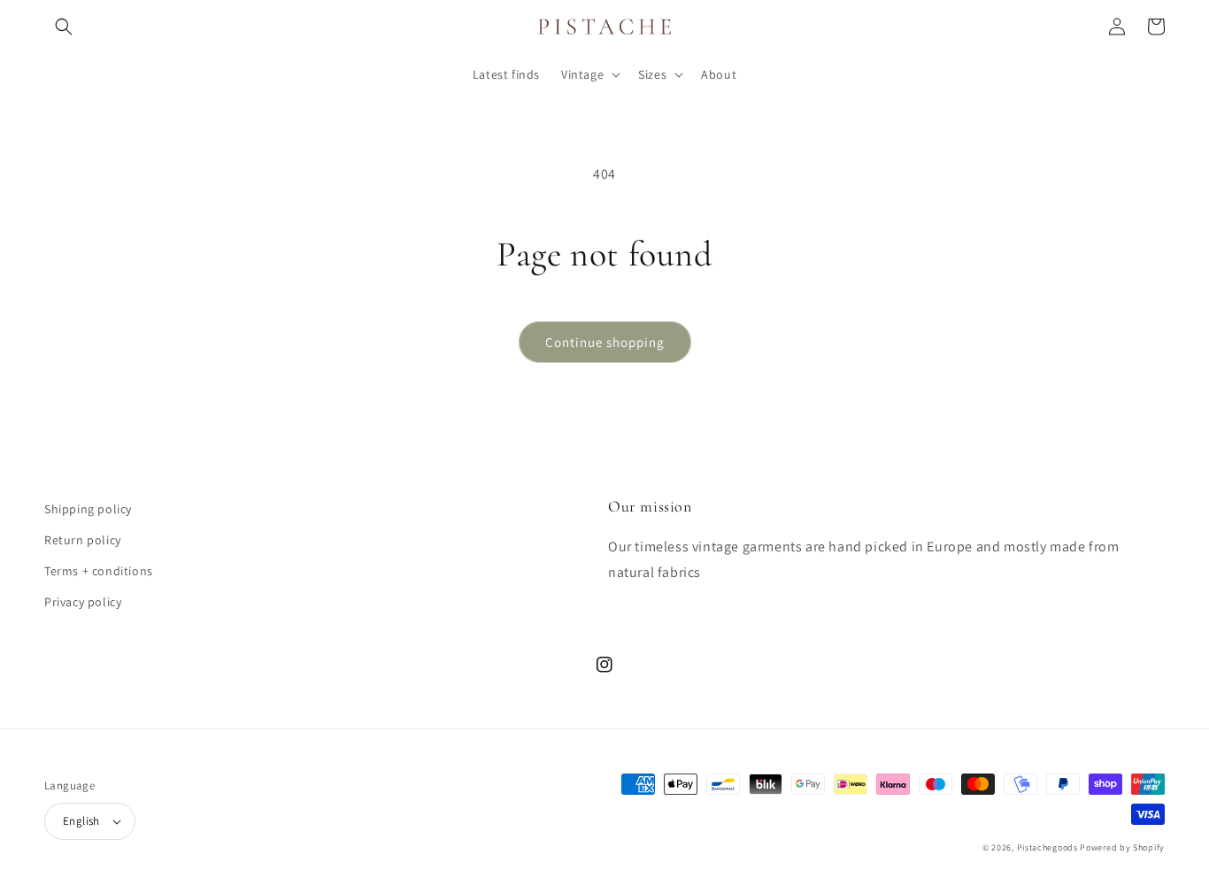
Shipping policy (88, 509)
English (81, 820)
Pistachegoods (1047, 847)
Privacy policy (82, 602)
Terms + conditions (98, 571)
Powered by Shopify (1122, 847)
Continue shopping (605, 342)
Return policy (82, 540)
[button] (63, 26)
